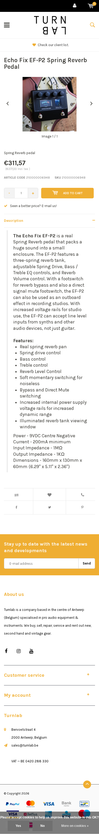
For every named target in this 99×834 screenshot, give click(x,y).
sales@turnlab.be (24, 745)
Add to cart (73, 193)
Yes (18, 826)
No (42, 826)
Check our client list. (52, 45)
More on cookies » (75, 826)
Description (13, 221)
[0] (91, 6)
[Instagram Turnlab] (19, 651)
